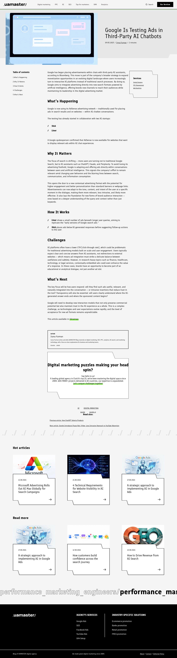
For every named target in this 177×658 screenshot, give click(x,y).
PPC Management (138, 85)
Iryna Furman (121, 42)
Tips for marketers (82, 4)
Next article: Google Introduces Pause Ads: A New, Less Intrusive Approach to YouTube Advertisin (84, 426)
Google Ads (81, 621)
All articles (53, 345)
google (82, 412)
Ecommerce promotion (122, 621)
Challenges (17, 90)
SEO (70, 4)
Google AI (92, 412)
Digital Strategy (138, 82)
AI (63, 4)
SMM (95, 4)
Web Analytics (137, 88)
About (142, 654)
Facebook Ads (82, 630)
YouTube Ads (81, 634)
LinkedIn (58, 345)
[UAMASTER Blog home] (15, 4)
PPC (56, 4)
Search (150, 4)
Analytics (104, 4)
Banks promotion (119, 625)
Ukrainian (74, 319)
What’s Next (18, 94)
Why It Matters (19, 81)
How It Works (18, 86)
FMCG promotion (119, 634)
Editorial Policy (158, 654)
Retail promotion (119, 630)
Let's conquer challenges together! (88, 383)
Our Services (165, 4)
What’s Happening (20, 77)
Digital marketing (44, 4)
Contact (148, 654)
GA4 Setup (80, 638)
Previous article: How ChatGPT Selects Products (66, 420)
